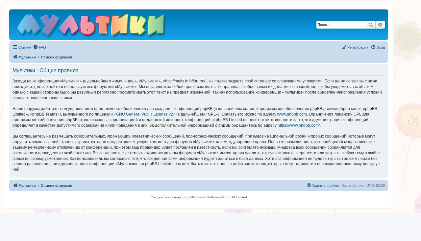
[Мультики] (92, 26)
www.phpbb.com (292, 114)
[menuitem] (39, 47)
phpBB (188, 197)
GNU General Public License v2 (144, 114)
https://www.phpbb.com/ (299, 125)
